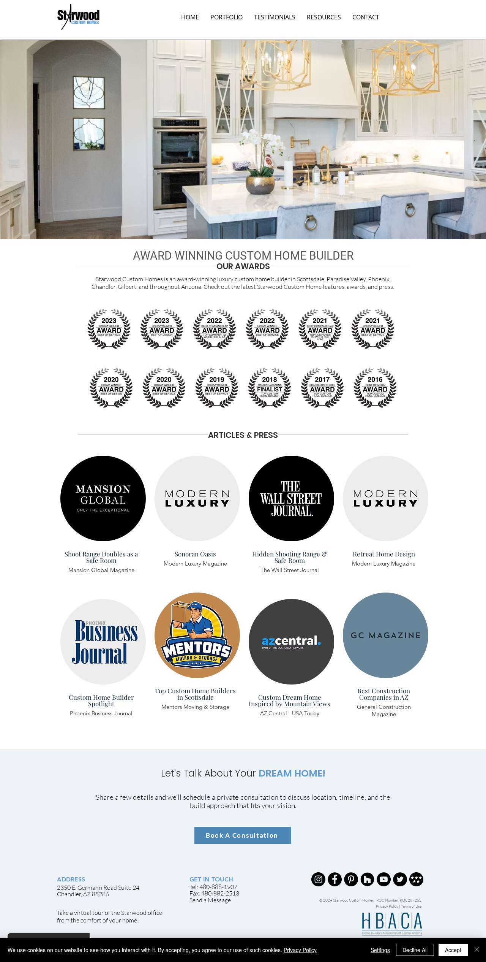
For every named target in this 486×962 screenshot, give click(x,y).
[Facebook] (335, 879)
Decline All (415, 950)
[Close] (476, 950)
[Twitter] (400, 879)
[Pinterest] (351, 879)
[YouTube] (384, 879)
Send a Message (210, 900)
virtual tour (89, 912)
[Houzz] (367, 879)
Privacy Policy (387, 906)
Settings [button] (380, 950)
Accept (453, 950)
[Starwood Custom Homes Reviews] (416, 879)
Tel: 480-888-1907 (213, 887)
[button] (324, 17)
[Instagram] (318, 879)
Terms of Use (411, 906)
